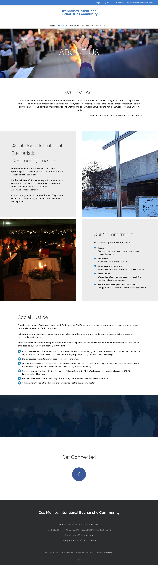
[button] (104, 26)
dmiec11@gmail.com (82, 535)
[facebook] (79, 474)
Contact (94, 540)
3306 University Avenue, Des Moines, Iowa (79, 524)
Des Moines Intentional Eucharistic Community (79, 512)
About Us (73, 540)
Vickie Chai (108, 552)
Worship (84, 540)
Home (63, 540)
